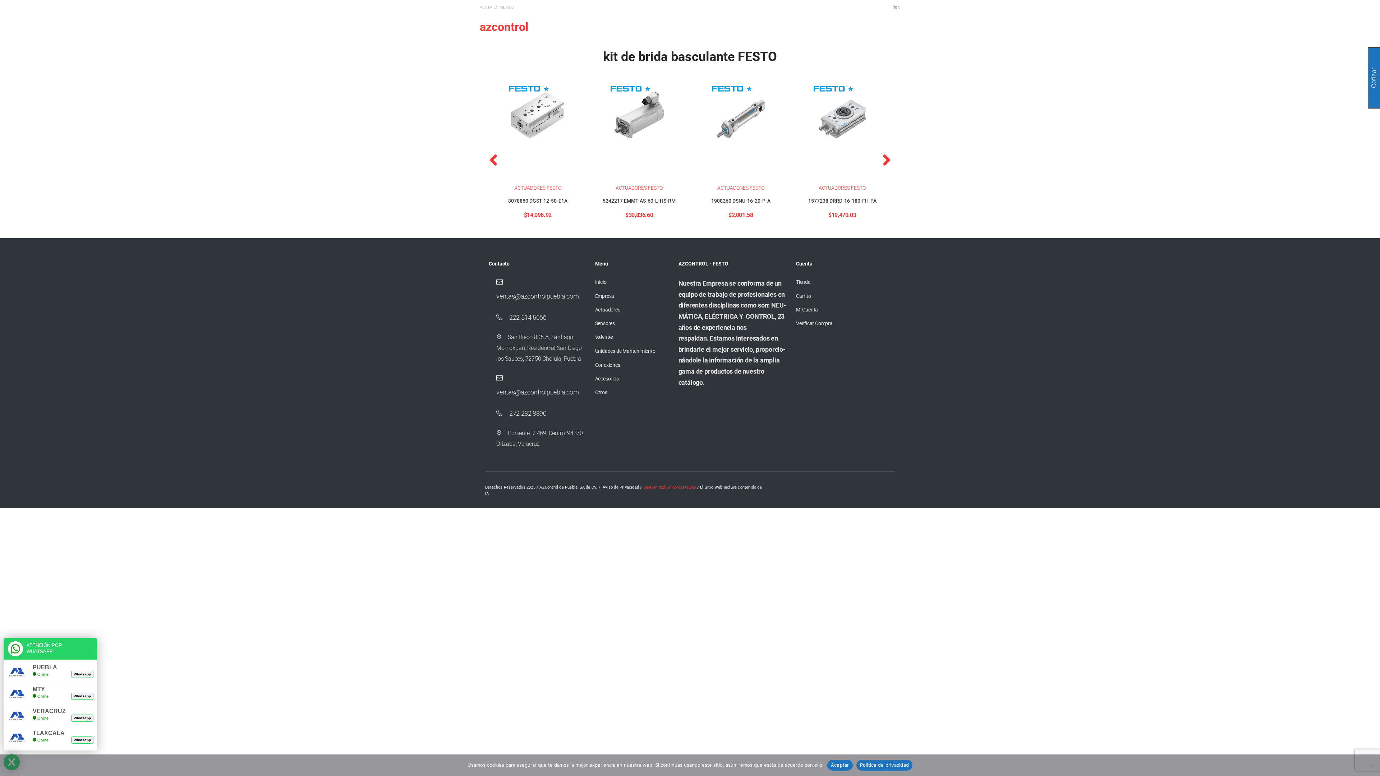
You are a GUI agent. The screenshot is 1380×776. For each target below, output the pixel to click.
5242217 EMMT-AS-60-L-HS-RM (639, 201)
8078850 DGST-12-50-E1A (537, 201)
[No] (1371, 765)
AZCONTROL (504, 27)
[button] (493, 160)
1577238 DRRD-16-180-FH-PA (842, 201)
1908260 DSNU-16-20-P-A (740, 201)
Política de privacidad (884, 765)
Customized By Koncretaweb (669, 487)
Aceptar (840, 765)
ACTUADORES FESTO (537, 188)
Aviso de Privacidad (621, 487)
